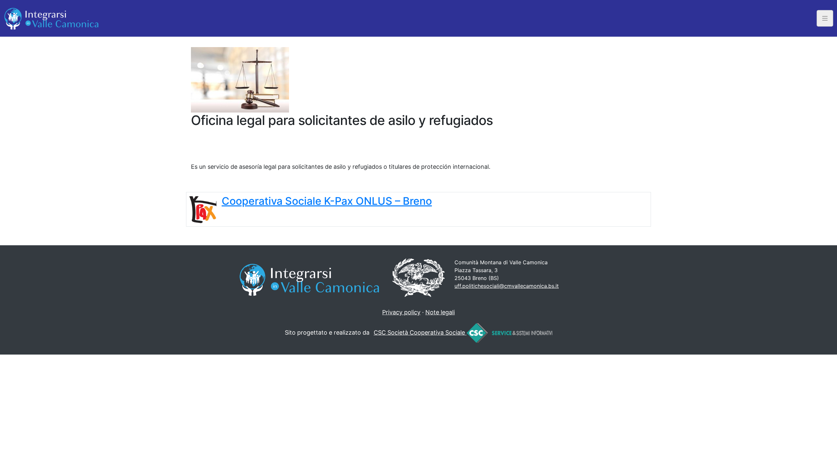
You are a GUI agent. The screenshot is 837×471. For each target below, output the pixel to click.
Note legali (440, 312)
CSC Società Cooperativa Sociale (420, 332)
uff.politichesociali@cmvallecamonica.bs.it (506, 286)
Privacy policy (401, 312)
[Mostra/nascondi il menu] (825, 18)
